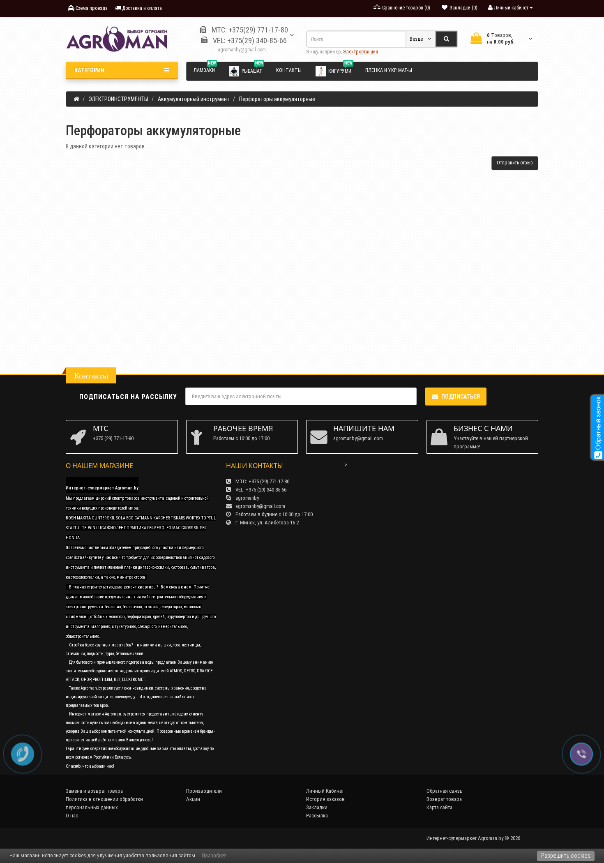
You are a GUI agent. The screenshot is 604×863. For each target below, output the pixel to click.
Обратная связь (444, 791)
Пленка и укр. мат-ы (388, 70)
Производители (204, 791)
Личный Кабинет (325, 791)
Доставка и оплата (141, 8)
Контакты (289, 70)
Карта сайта (439, 807)
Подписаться (460, 396)
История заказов (325, 799)
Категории (89, 70)
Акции (193, 799)
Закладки (316, 807)
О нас (72, 815)
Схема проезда (91, 8)
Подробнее (214, 855)
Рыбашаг (252, 69)
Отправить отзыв (515, 163)
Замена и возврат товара (94, 791)
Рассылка (317, 815)
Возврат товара (444, 799)
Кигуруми (340, 69)
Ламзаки (205, 69)
